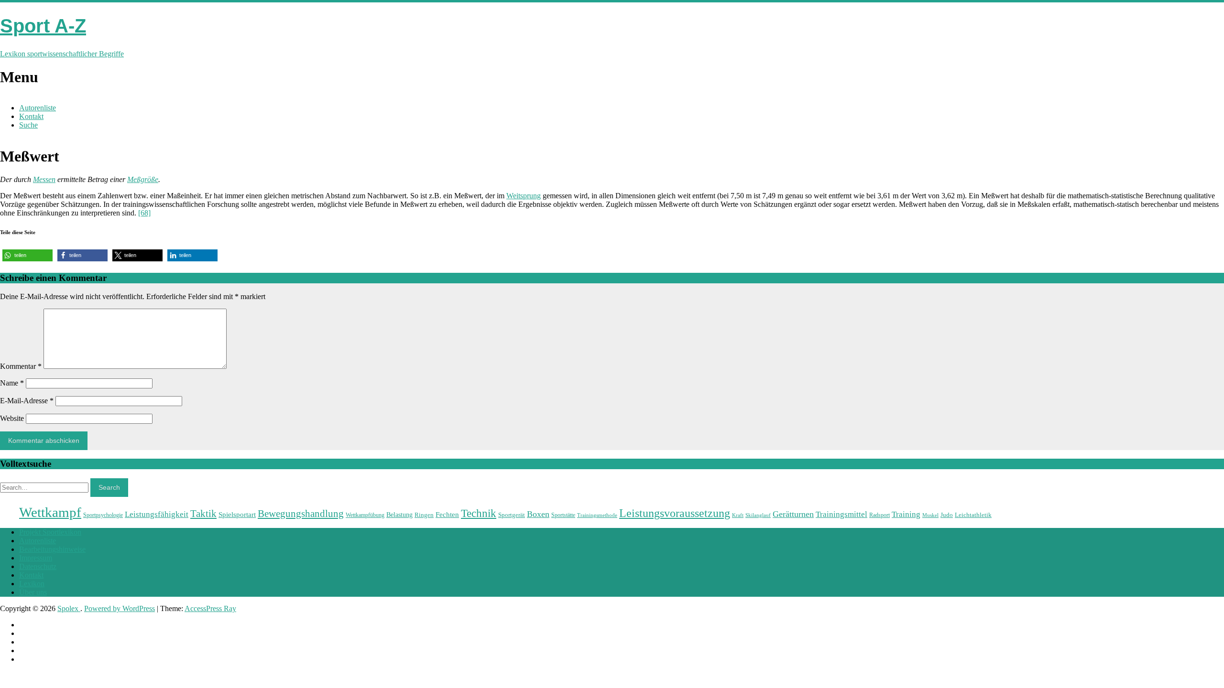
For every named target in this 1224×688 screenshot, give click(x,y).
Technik (478, 513)
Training (906, 514)
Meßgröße (142, 179)
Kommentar (21, 366)
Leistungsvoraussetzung (674, 513)
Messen (44, 179)
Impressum (35, 558)
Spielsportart (237, 514)
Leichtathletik (973, 514)
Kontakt (31, 116)
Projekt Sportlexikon (50, 532)
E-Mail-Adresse (27, 401)
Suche (28, 125)
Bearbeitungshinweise (52, 549)
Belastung (399, 514)
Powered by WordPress (119, 608)
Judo (946, 514)
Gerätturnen (793, 514)
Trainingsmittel (841, 514)
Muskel (930, 515)
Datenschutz (37, 566)
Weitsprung (523, 196)
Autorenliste (37, 108)
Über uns (33, 592)
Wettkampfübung (365, 515)
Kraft (737, 515)
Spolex (68, 608)
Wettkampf (50, 512)
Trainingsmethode (597, 515)
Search (109, 487)
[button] (27, 255)
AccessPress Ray (210, 608)
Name (12, 383)
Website (12, 418)
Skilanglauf (758, 515)
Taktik (203, 513)
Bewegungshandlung (301, 513)
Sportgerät (511, 514)
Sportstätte (563, 515)
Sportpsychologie (103, 515)
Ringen (424, 514)
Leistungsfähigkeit (156, 514)
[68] (144, 213)
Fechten (447, 514)
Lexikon (31, 584)
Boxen (538, 514)
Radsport (879, 515)
